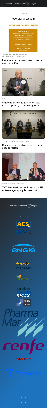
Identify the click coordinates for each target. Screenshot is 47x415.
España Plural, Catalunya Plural (19, 141)
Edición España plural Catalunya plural (14, 56)
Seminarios (5, 141)
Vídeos (12, 99)
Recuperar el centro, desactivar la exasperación (22, 62)
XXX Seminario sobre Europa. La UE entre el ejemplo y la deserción (22, 189)
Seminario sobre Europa (17, 184)
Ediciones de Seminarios (19, 54)
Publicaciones (6, 54)
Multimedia (5, 99)
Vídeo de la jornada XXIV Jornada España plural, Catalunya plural (21, 104)
